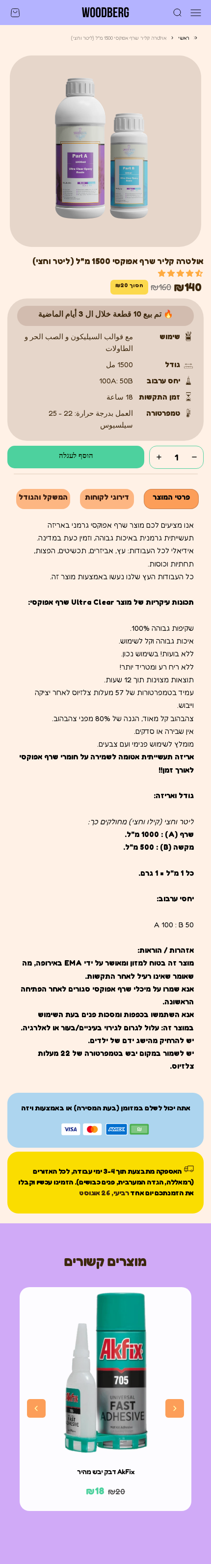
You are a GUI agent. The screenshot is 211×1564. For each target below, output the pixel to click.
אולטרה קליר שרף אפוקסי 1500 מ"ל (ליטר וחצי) (118, 38)
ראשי (183, 38)
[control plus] (159, 457)
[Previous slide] (36, 1408)
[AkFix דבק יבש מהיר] (105, 1373)
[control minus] (194, 457)
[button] (180, 273)
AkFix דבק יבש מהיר (105, 1471)
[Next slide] (174, 1408)
